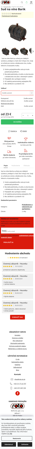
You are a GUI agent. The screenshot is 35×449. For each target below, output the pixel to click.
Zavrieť (5, 131)
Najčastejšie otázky (17, 362)
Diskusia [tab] (27, 165)
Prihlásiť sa (8, 242)
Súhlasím (24, 444)
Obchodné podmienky (17, 343)
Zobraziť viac (17, 317)
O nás (17, 359)
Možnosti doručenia (7, 103)
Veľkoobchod (17, 367)
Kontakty (17, 335)
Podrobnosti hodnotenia (10, 16)
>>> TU (9, 434)
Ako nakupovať (17, 341)
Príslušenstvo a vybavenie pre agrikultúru (27, 207)
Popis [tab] (6, 165)
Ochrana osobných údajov (17, 346)
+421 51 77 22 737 (20, 384)
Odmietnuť (9, 444)
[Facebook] (17, 393)
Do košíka (17, 122)
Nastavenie (17, 438)
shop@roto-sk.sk (19, 379)
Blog (17, 370)
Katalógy (17, 365)
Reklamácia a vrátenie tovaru (17, 349)
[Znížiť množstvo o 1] (23, 115)
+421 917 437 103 (20, 388)
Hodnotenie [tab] (15, 165)
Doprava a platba (17, 338)
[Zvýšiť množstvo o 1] (32, 115)
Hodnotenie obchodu (17, 253)
